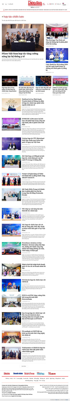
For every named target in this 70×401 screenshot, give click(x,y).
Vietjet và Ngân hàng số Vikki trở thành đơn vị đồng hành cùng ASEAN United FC (33, 175)
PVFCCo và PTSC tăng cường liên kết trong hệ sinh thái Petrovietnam (33, 297)
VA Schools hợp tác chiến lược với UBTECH (34, 281)
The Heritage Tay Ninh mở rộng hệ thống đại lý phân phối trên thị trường (57, 42)
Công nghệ (60, 9)
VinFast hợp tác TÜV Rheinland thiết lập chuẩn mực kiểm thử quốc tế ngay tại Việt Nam (33, 140)
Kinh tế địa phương (54, 9)
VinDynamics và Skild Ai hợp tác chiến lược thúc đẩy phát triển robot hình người (33, 349)
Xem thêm (24, 366)
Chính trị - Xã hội (8, 9)
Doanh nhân (20, 9)
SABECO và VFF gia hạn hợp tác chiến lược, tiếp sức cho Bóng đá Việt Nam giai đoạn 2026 (60, 90)
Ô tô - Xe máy (65, 9)
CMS (57, 399)
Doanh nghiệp (15, 9)
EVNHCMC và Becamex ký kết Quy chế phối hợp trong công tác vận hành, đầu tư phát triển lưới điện (33, 121)
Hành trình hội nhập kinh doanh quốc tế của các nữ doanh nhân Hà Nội (34, 266)
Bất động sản (33, 9)
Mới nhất (11, 4)
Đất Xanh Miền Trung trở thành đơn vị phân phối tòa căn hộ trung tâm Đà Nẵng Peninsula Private (33, 192)
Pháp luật (24, 9)
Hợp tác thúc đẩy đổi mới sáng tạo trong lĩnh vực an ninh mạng (43, 89)
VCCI (12, 9)
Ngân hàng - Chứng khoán (43, 9)
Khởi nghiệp (29, 9)
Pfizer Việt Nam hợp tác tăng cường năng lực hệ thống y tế (20, 55)
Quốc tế (37, 9)
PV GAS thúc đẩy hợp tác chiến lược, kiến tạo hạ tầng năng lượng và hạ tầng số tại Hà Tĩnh (26, 90)
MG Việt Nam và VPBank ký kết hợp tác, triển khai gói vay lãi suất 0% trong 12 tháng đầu (33, 158)
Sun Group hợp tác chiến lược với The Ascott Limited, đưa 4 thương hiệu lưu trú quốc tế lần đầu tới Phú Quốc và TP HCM (33, 316)
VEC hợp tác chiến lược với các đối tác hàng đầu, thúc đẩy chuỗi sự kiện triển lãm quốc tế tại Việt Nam (33, 227)
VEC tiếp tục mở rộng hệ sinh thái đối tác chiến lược (32, 210)
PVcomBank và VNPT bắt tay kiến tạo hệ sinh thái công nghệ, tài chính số (33, 333)
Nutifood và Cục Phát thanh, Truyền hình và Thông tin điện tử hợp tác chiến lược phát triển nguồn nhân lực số (33, 102)
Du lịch (50, 9)
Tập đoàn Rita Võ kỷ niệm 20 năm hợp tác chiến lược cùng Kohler (9, 89)
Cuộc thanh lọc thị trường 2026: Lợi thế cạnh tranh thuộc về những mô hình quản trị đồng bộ (57, 67)
